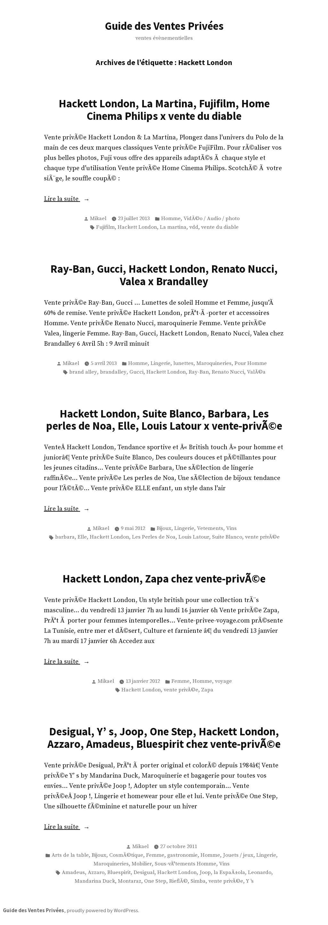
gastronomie (182, 855)
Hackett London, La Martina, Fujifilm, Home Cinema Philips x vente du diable (164, 109)
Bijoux (164, 528)
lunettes (183, 363)
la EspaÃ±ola (229, 872)
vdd (193, 227)
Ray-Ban (199, 372)
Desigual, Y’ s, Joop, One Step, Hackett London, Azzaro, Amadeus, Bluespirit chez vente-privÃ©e (164, 737)
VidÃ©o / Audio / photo (212, 218)
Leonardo (259, 872)
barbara (65, 537)
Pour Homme (250, 363)
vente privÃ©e (262, 537)
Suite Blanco (227, 537)
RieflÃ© (178, 881)
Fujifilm (105, 227)
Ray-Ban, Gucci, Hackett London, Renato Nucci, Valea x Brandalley (164, 275)
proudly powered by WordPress (102, 910)
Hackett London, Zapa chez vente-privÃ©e (164, 578)
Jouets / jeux (238, 855)
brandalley (113, 372)
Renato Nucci (228, 372)
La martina (173, 227)
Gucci (136, 372)
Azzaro (96, 872)
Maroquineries (214, 363)
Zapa (207, 690)
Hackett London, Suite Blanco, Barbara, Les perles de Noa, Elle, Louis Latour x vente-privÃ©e (164, 420)
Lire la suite (76, 199)
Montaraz (129, 881)
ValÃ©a (256, 372)
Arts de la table (70, 855)
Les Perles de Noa (154, 537)
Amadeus (73, 872)
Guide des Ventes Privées (164, 26)
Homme (171, 218)
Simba (198, 881)
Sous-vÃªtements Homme (185, 864)
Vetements (210, 528)
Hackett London (137, 227)
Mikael (98, 218)
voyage (223, 681)
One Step (155, 881)
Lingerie (160, 363)
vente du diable (220, 227)
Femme (180, 681)
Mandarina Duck (95, 881)
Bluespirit (119, 872)
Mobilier (142, 864)
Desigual (144, 872)
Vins (231, 528)
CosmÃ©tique (126, 855)
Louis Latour (193, 537)
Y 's (250, 881)
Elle (82, 537)
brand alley (83, 372)
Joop (205, 872)
